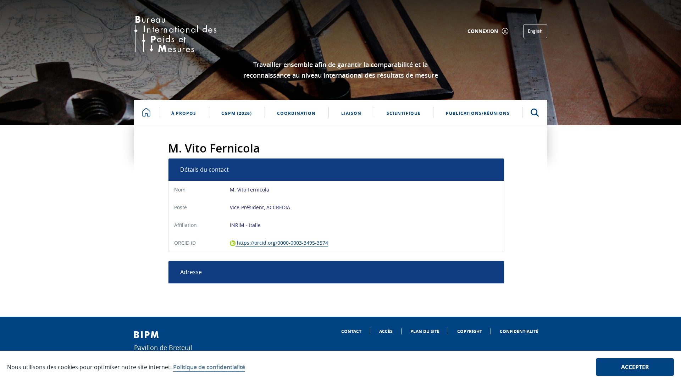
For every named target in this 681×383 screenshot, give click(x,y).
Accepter (635, 367)
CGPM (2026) (236, 113)
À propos (183, 113)
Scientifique (404, 113)
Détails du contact (204, 169)
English (535, 31)
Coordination (296, 113)
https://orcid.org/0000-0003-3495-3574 (282, 242)
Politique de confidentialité (209, 367)
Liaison (351, 113)
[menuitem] (351, 331)
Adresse (191, 272)
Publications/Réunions (478, 113)
